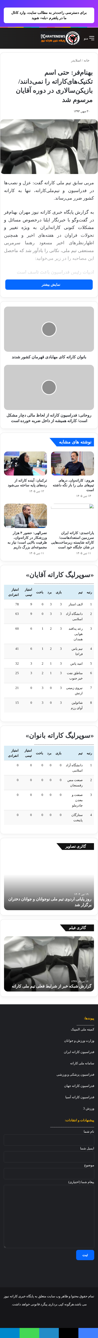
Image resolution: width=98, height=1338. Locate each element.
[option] (49, 882)
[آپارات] (25, 1317)
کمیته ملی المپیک (82, 1029)
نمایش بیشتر (50, 284)
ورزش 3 (88, 1108)
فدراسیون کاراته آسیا (79, 1097)
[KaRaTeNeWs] (60, 38)
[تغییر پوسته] (15, 40)
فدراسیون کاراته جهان (79, 1086)
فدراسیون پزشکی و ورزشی (75, 1074)
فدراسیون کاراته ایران (79, 1052)
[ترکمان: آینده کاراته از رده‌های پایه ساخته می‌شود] (25, 463)
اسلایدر (76, 60)
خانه (87, 60)
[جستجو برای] (6, 40)
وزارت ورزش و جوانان (79, 1040)
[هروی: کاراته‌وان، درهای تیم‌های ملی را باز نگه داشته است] (72, 463)
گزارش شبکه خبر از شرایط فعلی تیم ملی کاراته (51, 986)
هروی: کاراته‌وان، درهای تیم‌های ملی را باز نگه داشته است (73, 485)
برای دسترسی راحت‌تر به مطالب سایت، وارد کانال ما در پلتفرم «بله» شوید (49, 15)
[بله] (13, 1317)
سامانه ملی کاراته (82, 1063)
